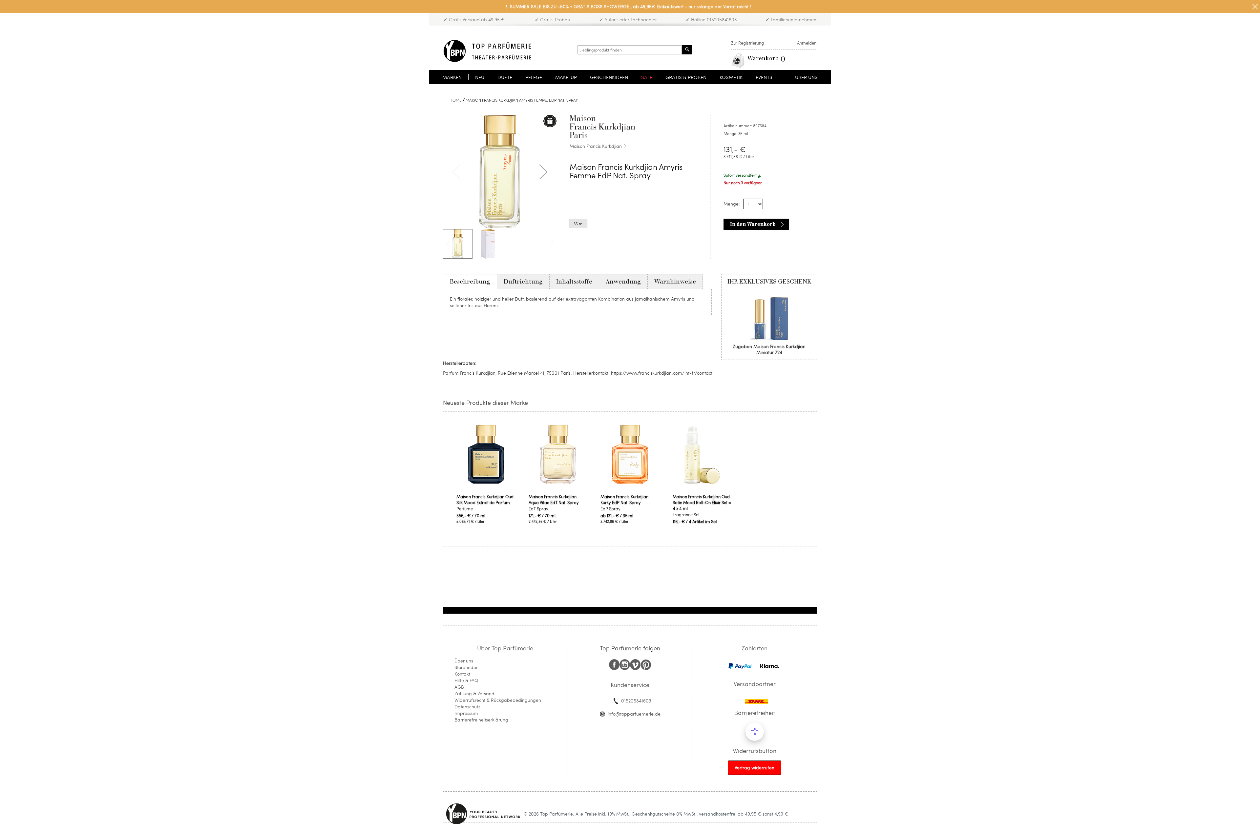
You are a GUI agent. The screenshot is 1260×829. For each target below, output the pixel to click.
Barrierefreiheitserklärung (481, 720)
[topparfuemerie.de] (487, 51)
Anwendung (623, 281)
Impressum (466, 713)
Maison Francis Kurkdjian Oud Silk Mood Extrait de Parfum (485, 499)
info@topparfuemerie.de (634, 714)
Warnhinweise (675, 281)
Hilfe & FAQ (466, 680)
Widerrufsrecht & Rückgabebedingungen (497, 700)
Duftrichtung (523, 281)
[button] (543, 171)
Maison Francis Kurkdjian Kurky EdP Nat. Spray (624, 499)
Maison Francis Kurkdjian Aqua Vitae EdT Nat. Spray (554, 499)
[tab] (470, 281)
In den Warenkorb (753, 224)
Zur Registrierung (747, 43)
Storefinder (466, 667)
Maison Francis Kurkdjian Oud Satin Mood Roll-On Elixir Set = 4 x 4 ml (702, 502)
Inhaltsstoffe (574, 281)
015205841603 (636, 701)
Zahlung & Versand (474, 693)
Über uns (463, 661)
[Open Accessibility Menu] (755, 731)
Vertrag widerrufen (754, 767)
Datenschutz (467, 706)
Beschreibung (470, 281)
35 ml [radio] (578, 223)
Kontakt (462, 674)
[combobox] (630, 49)
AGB (459, 687)
